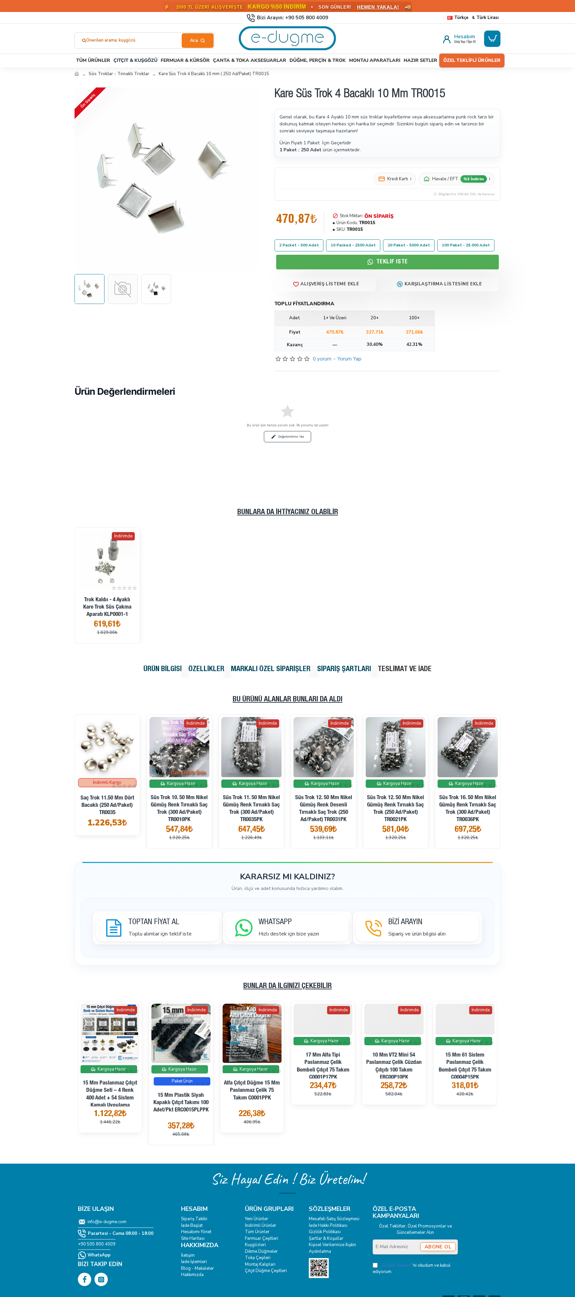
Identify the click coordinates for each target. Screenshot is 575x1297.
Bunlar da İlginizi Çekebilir (287, 986)
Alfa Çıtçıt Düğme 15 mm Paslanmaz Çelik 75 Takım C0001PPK (252, 1091)
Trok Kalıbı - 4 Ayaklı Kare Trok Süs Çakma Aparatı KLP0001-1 (107, 607)
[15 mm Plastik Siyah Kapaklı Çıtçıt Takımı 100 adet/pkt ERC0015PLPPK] (180, 1033)
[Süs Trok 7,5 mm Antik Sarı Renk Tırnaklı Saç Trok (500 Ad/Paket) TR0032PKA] (468, 747)
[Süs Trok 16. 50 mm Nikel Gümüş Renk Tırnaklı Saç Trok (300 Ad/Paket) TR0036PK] (179, 747)
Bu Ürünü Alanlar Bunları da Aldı (287, 699)
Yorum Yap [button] (349, 359)
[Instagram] (101, 1279)
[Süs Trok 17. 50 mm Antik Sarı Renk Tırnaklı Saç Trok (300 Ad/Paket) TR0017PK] (251, 747)
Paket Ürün (182, 1081)
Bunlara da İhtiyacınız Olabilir (287, 512)
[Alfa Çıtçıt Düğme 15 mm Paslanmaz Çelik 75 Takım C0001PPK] (252, 1033)
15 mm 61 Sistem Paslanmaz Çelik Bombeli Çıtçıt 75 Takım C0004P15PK (465, 1094)
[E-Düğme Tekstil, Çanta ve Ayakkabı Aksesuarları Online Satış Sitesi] (77, 73)
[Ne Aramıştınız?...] (198, 40)
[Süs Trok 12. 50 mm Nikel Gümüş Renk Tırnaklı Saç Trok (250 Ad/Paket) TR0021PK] (107, 747)
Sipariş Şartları (344, 669)
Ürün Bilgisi (162, 669)
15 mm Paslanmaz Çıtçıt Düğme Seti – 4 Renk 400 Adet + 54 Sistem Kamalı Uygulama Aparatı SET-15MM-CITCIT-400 (110, 1102)
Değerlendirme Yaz (291, 436)
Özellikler (206, 669)
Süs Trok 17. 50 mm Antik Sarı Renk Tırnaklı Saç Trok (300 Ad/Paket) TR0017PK (251, 809)
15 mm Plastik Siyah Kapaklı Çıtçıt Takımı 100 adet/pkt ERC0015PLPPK (181, 1103)
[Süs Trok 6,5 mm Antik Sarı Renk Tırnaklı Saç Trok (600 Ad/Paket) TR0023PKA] (396, 747)
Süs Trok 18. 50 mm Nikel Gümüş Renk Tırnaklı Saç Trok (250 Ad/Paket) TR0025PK (323, 809)
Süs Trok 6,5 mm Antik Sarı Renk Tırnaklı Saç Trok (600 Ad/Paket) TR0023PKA (395, 809)
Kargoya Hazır (109, 784)
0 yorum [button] (322, 359)
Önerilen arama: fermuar (110, 40)
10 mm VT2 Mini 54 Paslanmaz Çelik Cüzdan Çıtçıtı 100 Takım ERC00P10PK (394, 1094)
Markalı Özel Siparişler (270, 669)
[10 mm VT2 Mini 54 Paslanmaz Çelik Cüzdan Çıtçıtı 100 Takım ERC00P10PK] (393, 1033)
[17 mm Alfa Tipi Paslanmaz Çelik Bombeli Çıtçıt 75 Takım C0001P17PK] (322, 1033)
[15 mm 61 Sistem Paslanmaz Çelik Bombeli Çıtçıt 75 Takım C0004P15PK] (465, 1033)
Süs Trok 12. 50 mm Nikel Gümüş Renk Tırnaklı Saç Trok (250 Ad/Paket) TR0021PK (107, 809)
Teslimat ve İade (405, 669)
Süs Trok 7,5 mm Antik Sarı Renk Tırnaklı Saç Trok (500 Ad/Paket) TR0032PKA (468, 809)
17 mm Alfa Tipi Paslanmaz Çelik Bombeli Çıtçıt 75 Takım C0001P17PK (323, 1094)
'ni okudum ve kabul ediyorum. (412, 1268)
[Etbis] (319, 1268)
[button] (326, 284)
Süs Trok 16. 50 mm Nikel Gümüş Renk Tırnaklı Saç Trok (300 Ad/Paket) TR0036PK (179, 809)
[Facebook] (84, 1279)
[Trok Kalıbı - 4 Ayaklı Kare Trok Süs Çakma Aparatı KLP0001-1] (107, 560)
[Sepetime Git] (492, 39)
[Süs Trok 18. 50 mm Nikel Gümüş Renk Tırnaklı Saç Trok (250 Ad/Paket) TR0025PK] (323, 747)
